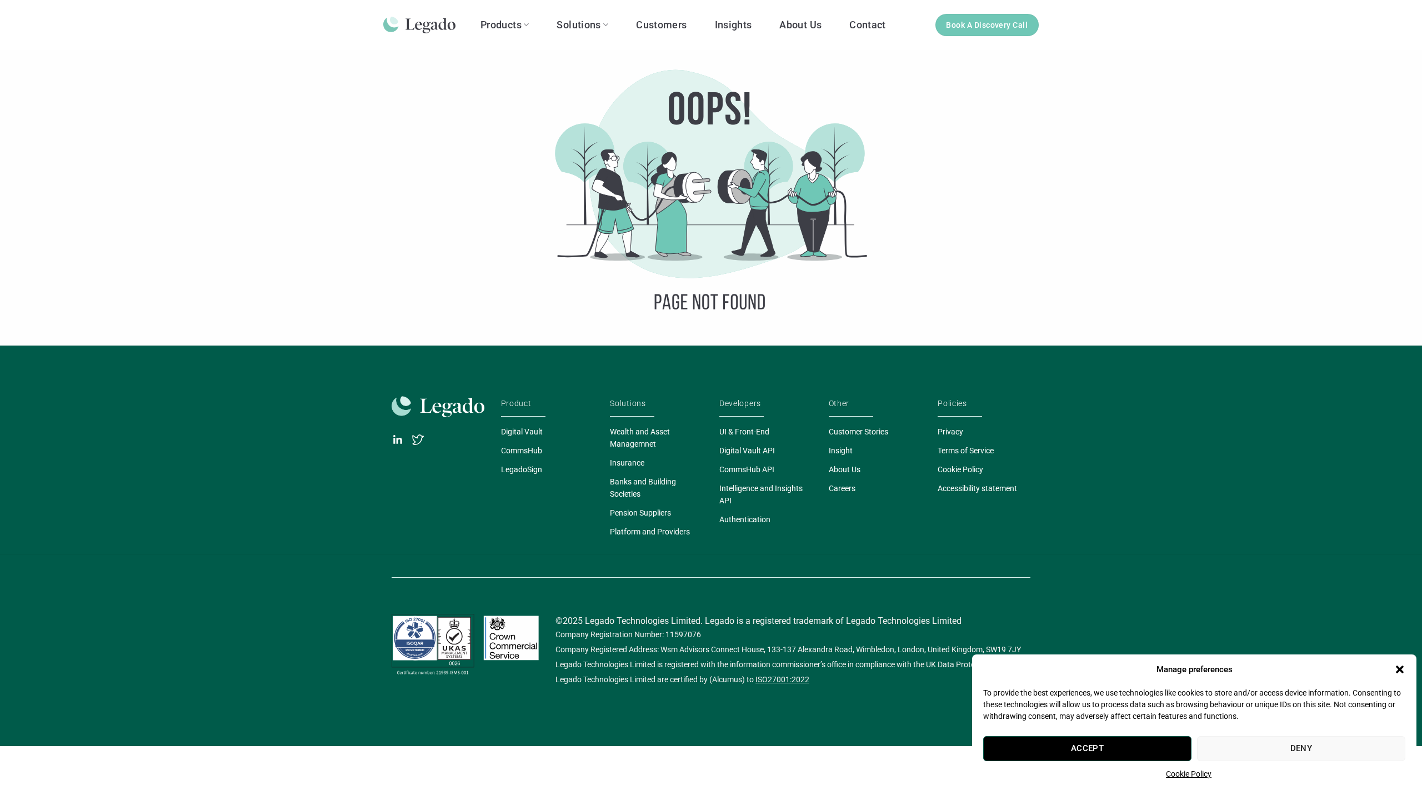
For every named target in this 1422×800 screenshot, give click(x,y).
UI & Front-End (744, 431)
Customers (661, 25)
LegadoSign (521, 469)
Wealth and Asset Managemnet (640, 437)
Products (501, 25)
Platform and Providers (650, 531)
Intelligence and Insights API (761, 494)
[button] (1399, 669)
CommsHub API (746, 469)
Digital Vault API (747, 450)
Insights (733, 25)
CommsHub (521, 450)
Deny (1301, 748)
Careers (842, 488)
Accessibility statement (977, 488)
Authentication (744, 519)
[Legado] (423, 25)
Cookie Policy (1188, 773)
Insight (841, 450)
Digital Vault (522, 431)
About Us (800, 25)
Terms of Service (966, 450)
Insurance (627, 462)
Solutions (578, 25)
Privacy (950, 431)
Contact (867, 25)
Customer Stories (858, 431)
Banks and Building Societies (643, 487)
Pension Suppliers (640, 512)
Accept (1087, 748)
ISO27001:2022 (782, 679)
